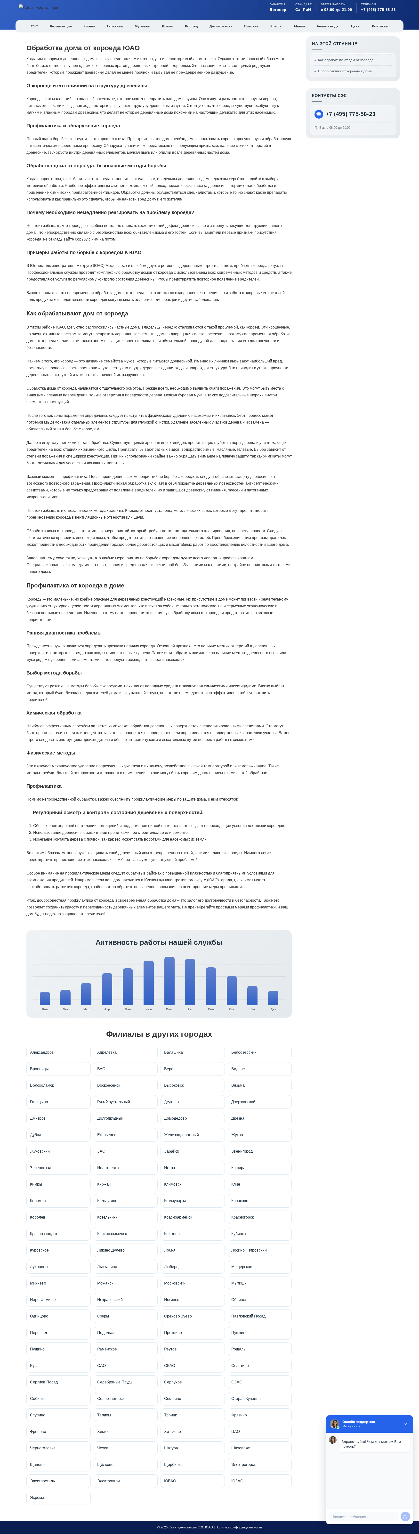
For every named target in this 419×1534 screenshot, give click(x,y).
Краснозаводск (43, 1234)
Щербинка (173, 1464)
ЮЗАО (237, 1481)
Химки (103, 1432)
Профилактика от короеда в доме (345, 71)
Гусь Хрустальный (113, 1102)
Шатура (171, 1448)
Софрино (172, 1399)
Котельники (107, 1217)
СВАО (169, 1366)
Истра (169, 1168)
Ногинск (171, 1300)
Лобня (170, 1250)
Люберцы (172, 1267)
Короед (191, 26)
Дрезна (237, 1118)
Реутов (170, 1349)
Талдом (104, 1415)
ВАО (101, 1069)
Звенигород (242, 1151)
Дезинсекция (61, 26)
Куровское (39, 1250)
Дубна (35, 1135)
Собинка (38, 1399)
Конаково (239, 1201)
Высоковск (174, 1085)
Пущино (37, 1349)
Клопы (89, 26)
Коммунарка (175, 1201)
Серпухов (173, 1382)
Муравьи (142, 26)
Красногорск (242, 1217)
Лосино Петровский (249, 1250)
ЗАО (101, 1151)
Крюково (172, 1234)
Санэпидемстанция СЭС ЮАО (191, 1527)
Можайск (105, 1283)
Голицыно (39, 1102)
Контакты (380, 26)
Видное (238, 1069)
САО (101, 1366)
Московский (174, 1283)
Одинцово (39, 1316)
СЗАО (236, 1382)
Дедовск (171, 1102)
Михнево (38, 1283)
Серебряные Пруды (115, 1382)
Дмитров (38, 1118)
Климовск (172, 1184)
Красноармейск (178, 1217)
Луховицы (39, 1267)
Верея (170, 1069)
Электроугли (108, 1481)
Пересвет (38, 1333)
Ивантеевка (108, 1168)
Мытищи (239, 1283)
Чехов (102, 1448)
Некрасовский (110, 1300)
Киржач (104, 1184)
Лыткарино (107, 1267)
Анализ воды (328, 26)
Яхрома (37, 1497)
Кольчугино (107, 1201)
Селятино (240, 1366)
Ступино (37, 1415)
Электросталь (42, 1481)
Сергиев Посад (44, 1382)
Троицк (170, 1415)
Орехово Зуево (178, 1316)
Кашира (238, 1168)
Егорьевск (106, 1135)
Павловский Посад (248, 1316)
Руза (34, 1366)
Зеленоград (40, 1168)
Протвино (173, 1333)
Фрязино (239, 1415)
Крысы (276, 26)
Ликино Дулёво (111, 1250)
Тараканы (114, 26)
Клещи (167, 26)
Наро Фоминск (43, 1300)
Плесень (251, 26)
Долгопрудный (110, 1118)
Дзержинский (243, 1102)
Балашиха (173, 1052)
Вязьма (238, 1085)
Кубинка (238, 1234)
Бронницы (39, 1069)
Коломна (38, 1201)
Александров (42, 1052)
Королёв (37, 1217)
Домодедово (175, 1118)
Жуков (237, 1135)
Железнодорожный (181, 1135)
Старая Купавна (246, 1399)
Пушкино (239, 1333)
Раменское (107, 1349)
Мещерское (241, 1267)
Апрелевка (107, 1052)
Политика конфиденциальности (239, 1527)
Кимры (36, 1184)
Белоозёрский (244, 1052)
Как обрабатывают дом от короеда (345, 60)
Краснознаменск (112, 1234)
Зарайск (171, 1151)
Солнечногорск (110, 1399)
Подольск (105, 1333)
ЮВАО (170, 1481)
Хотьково (172, 1432)
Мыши (299, 26)
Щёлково (105, 1464)
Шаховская (241, 1448)
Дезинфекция (221, 26)
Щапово (37, 1464)
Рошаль (238, 1349)
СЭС (34, 26)
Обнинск (239, 1300)
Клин (235, 1184)
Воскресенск (108, 1085)
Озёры (103, 1316)
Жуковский (40, 1151)
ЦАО (235, 1432)
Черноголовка (43, 1448)
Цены (355, 26)
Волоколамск (42, 1085)
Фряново (38, 1432)
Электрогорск (243, 1464)
